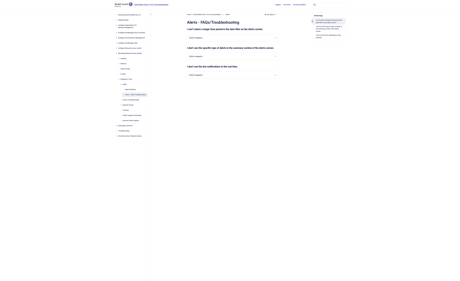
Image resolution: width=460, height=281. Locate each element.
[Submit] (315, 5)
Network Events (128, 105)
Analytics (124, 58)
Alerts (125, 84)
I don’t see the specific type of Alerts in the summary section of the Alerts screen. (329, 29)
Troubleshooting (123, 131)
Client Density (125, 69)
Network (123, 64)
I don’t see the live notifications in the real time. (328, 36)
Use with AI (270, 15)
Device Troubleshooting (131, 100)
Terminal (126, 110)
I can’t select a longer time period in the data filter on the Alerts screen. (329, 21)
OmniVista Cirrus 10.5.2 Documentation (151, 5)
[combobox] (328, 5)
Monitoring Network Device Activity (130, 53)
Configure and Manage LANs (127, 43)
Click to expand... (196, 38)
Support (278, 5)
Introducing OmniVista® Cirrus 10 (129, 15)
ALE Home (287, 5)
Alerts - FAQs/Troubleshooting (135, 95)
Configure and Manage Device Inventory (131, 33)
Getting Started (123, 20)
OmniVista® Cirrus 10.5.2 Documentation (207, 14)
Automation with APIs (125, 126)
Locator (123, 74)
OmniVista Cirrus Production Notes (130, 136)
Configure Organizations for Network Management (127, 26)
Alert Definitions (130, 89)
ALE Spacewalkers (299, 5)
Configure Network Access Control (129, 48)
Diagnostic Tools (126, 79)
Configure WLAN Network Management (131, 38)
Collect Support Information (132, 115)
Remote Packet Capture (131, 120)
